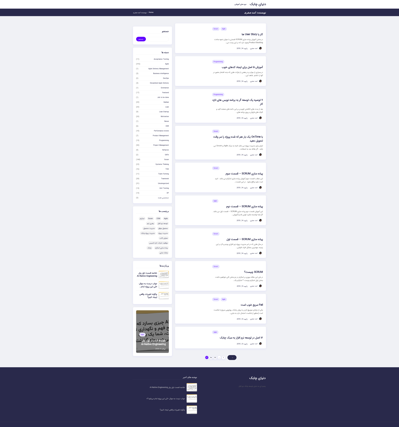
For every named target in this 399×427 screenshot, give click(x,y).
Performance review (161, 131)
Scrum (216, 29)
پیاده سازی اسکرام (161, 248)
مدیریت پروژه (163, 233)
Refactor (165, 150)
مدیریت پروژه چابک (148, 233)
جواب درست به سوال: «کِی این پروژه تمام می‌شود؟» (148, 286)
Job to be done (163, 97)
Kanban (166, 102)
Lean (167, 107)
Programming (218, 62)
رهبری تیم (150, 223)
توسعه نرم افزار (163, 223)
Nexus (166, 121)
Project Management (161, 145)
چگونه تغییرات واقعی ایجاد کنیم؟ (148, 296)
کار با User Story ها (252, 34)
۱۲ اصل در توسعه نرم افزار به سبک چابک (241, 338)
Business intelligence (161, 73)
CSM (158, 218)
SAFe (167, 154)
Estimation (165, 88)
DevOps (166, 78)
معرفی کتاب (164, 238)
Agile (223, 29)
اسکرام (142, 218)
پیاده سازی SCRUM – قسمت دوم (244, 206)
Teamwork (165, 178)
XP (168, 193)
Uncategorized (163, 183)
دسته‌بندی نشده (163, 198)
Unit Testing (164, 188)
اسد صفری (253, 48)
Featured (165, 92)
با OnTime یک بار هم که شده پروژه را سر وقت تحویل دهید (238, 139)
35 (215, 357)
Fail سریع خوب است (252, 305)
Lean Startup (164, 111)
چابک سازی (164, 252)
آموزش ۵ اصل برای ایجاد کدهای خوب (242, 67)
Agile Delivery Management (158, 68)
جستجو (141, 39)
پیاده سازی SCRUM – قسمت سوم (244, 174)
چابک (149, 248)
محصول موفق (163, 228)
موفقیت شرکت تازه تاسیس (158, 243)
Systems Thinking (162, 164)
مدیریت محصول (149, 228)
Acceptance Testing (161, 59)
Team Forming (163, 174)
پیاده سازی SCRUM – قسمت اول (245, 239)
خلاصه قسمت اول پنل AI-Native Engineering (147, 274)
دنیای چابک (258, 4)
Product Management (161, 135)
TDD (167, 169)
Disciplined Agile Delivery (159, 83)
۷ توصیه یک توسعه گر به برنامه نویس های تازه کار (237, 102)
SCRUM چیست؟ (253, 272)
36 (211, 357)
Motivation (165, 116)
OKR (167, 126)
